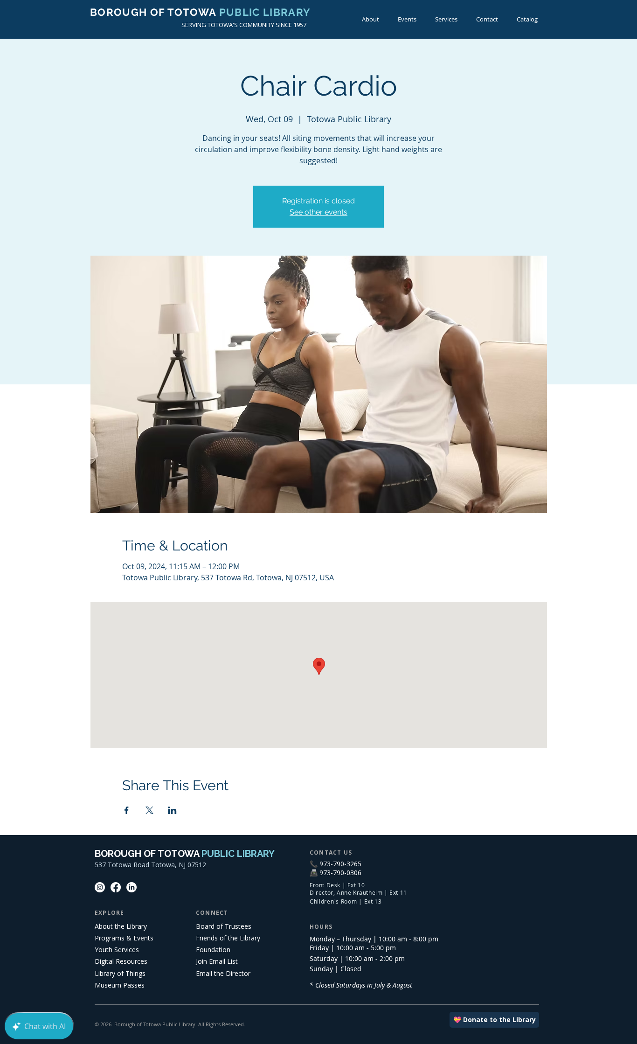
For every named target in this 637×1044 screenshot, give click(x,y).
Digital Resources (121, 961)
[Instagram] (100, 887)
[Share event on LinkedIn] (172, 810)
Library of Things (120, 973)
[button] (407, 19)
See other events (318, 212)
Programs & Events (124, 937)
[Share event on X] (149, 810)
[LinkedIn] (131, 887)
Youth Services (117, 949)
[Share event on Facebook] (126, 810)
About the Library (121, 926)
